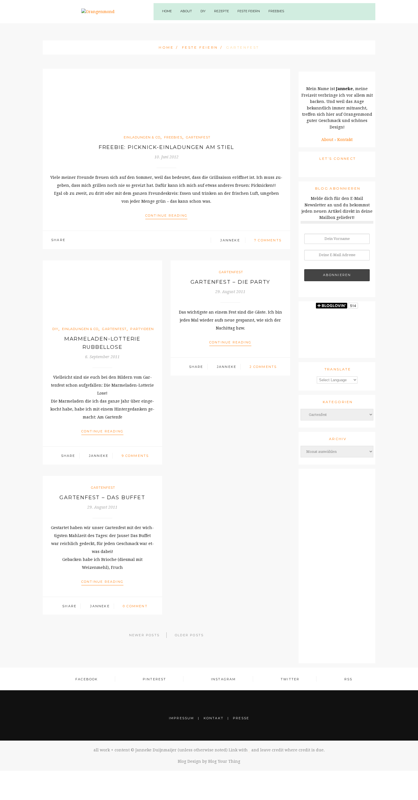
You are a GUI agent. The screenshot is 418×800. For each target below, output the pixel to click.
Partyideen (142, 329)
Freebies (276, 11)
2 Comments (263, 367)
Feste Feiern (248, 11)
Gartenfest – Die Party (230, 282)
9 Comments (135, 456)
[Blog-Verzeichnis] (337, 562)
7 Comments (268, 240)
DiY (203, 11)
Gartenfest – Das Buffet (102, 497)
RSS (348, 679)
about (186, 11)
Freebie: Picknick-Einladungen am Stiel (166, 147)
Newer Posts (144, 635)
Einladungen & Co (142, 137)
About (327, 139)
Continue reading (166, 215)
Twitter (290, 679)
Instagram (223, 679)
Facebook (86, 679)
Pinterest (154, 679)
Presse (241, 718)
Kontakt (345, 139)
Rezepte (221, 11)
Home (167, 11)
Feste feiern (200, 47)
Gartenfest (198, 137)
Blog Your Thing (224, 761)
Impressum (181, 718)
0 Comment (135, 606)
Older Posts (189, 635)
